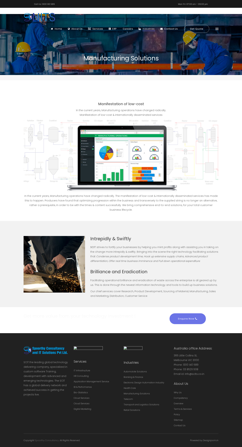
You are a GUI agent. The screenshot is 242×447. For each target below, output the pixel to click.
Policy (177, 414)
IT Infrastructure (82, 370)
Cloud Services (81, 397)
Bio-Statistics (81, 392)
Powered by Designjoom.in (204, 440)
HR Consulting (81, 375)
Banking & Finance (133, 377)
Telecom (128, 399)
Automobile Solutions (135, 371)
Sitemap (178, 419)
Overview (178, 403)
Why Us (178, 392)
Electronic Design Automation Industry (144, 382)
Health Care (130, 388)
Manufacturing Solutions (137, 393)
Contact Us (179, 425)
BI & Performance (83, 386)
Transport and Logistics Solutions (141, 404)
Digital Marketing (82, 408)
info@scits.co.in (194, 374)
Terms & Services (183, 408)
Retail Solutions (132, 410)
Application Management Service (91, 381)
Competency (181, 397)
